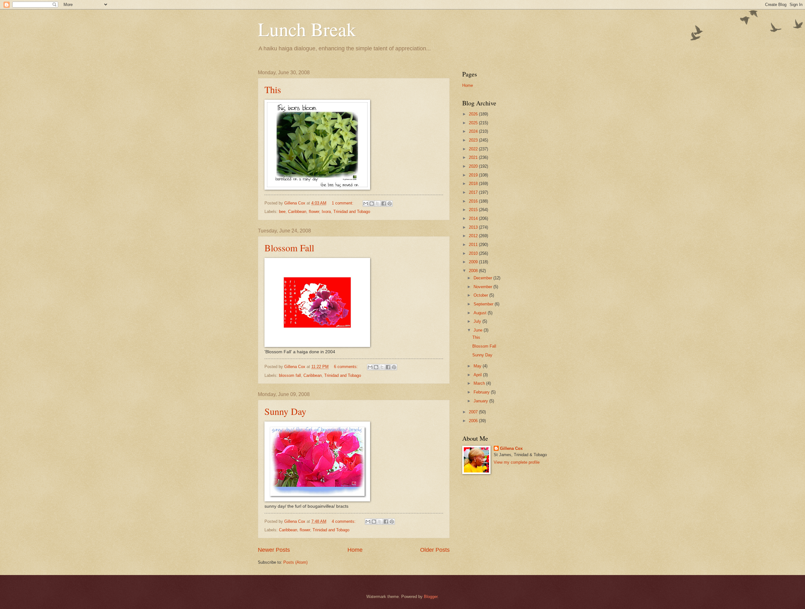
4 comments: (344, 521)
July (478, 321)
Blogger (430, 596)
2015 (474, 209)
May (478, 366)
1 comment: (343, 203)
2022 (474, 149)
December (483, 278)
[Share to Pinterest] (389, 203)
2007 (474, 412)
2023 (474, 140)
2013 (474, 227)
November (483, 286)
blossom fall (290, 375)
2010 (474, 253)
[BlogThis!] (372, 203)
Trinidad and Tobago (351, 211)
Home (355, 550)
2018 (474, 183)
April (478, 374)
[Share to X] (378, 203)
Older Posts (435, 550)
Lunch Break (307, 29)
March (480, 383)
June (479, 330)
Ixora (326, 211)
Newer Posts (274, 550)
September (484, 304)
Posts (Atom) (295, 562)
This (272, 89)
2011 (474, 244)
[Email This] (366, 203)
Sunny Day (285, 411)
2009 (474, 262)
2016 (474, 201)
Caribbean (297, 211)
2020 (474, 166)
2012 (474, 235)
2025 (474, 122)
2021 (474, 157)
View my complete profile (517, 462)
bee (282, 211)
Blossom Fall (289, 247)
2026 (474, 114)
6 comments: (346, 366)
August (481, 312)
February (482, 392)
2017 (474, 192)
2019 (474, 175)
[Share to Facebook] (383, 203)
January (481, 401)
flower (314, 211)
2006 (474, 420)
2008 (474, 270)
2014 (474, 218)
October (481, 295)
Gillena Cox (511, 448)
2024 (474, 131)
